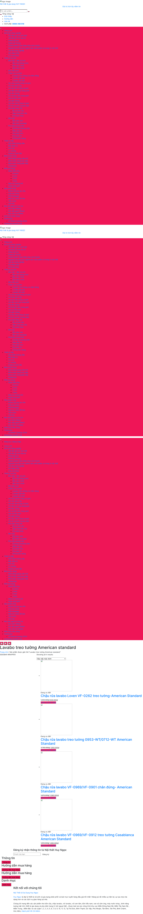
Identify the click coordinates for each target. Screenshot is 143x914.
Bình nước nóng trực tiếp (18, 161)
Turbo (15, 181)
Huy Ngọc (17, 897)
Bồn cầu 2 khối (18, 68)
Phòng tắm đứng (19, 138)
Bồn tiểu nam (13, 71)
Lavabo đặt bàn (19, 78)
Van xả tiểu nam (14, 98)
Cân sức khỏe (13, 193)
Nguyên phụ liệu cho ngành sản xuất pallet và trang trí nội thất (33, 48)
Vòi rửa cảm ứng (14, 86)
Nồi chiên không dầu (16, 143)
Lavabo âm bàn (19, 81)
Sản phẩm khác (10, 188)
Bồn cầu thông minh (20, 63)
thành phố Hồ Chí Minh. (31, 911)
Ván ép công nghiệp (16, 51)
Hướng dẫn (8, 19)
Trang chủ (8, 30)
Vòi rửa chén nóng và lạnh (18, 103)
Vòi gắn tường (14, 101)
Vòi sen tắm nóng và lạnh (18, 88)
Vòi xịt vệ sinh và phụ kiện (18, 106)
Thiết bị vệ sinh (10, 58)
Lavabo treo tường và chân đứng (26, 76)
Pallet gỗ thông (14, 43)
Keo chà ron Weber (15, 213)
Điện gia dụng (9, 168)
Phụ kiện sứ (17, 136)
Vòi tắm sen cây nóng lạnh (18, 91)
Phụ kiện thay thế (15, 108)
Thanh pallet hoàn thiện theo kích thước (24, 45)
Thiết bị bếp (9, 141)
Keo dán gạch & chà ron (13, 206)
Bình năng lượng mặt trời (18, 158)
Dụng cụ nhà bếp (15, 153)
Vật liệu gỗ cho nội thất (17, 35)
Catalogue (8, 218)
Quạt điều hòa (14, 171)
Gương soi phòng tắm (21, 128)
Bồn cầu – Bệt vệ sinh (16, 61)
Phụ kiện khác (18, 116)
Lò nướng (12, 151)
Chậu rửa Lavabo (15, 73)
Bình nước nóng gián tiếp (18, 163)
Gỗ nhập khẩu (13, 53)
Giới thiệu (8, 16)
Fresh (15, 178)
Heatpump (12, 166)
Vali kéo (11, 203)
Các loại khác (13, 56)
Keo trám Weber (14, 208)
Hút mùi (11, 148)
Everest (16, 173)
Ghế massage (13, 196)
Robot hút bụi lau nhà (16, 191)
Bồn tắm (11, 118)
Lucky (15, 176)
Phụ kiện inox (18, 133)
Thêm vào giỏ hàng (48, 702)
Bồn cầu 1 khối (18, 66)
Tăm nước (12, 201)
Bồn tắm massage (20, 123)
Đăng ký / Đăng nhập (12, 442)
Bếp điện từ (13, 146)
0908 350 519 (18, 24)
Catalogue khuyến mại (13, 223)
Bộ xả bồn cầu (18, 111)
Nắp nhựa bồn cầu (20, 113)
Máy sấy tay (17, 131)
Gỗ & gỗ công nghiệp (12, 33)
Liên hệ (7, 21)
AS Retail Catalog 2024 (17, 221)
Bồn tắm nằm (18, 121)
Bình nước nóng (10, 156)
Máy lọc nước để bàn (16, 198)
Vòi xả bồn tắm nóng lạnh (18, 96)
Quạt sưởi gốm (14, 186)
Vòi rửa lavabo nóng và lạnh (19, 83)
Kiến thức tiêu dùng (12, 216)
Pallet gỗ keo (13, 40)
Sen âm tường (13, 93)
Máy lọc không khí (15, 183)
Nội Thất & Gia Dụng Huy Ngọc (25, 893)
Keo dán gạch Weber (16, 211)
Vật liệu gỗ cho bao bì (17, 38)
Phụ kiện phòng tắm (16, 126)
